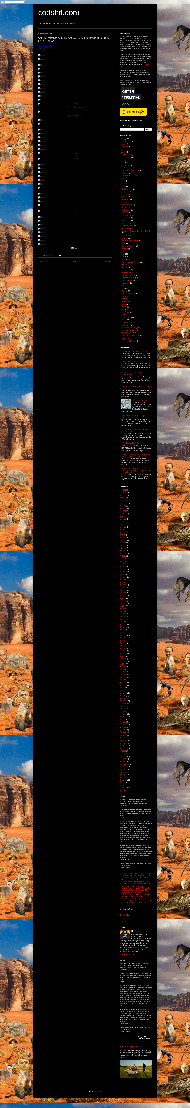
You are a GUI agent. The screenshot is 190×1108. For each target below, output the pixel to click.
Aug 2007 (123, 635)
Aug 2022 (123, 503)
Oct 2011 (123, 535)
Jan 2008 (123, 622)
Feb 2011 (123, 548)
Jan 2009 (123, 593)
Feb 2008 (123, 619)
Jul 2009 (123, 580)
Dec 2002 (123, 777)
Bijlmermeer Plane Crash (130, 170)
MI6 (122, 288)
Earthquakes (125, 210)
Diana (123, 202)
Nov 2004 (123, 717)
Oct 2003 (123, 751)
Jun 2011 (123, 537)
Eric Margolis (126, 215)
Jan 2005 (123, 711)
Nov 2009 (123, 572)
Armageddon (126, 160)
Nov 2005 (123, 685)
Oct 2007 (123, 630)
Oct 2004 (123, 719)
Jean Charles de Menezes (130, 262)
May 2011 (123, 540)
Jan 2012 (123, 527)
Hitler (123, 243)
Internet (124, 251)
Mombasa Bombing (128, 293)
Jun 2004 (123, 730)
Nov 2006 (123, 653)
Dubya (123, 207)
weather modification (128, 341)
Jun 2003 (123, 761)
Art (122, 163)
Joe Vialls (124, 267)
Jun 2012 (123, 519)
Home (75, 262)
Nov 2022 (123, 495)
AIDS (123, 149)
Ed (135, 931)
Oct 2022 (123, 498)
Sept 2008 (123, 601)
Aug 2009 (123, 577)
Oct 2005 (123, 688)
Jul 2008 (123, 606)
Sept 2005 (123, 690)
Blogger (99, 1091)
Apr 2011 (123, 543)
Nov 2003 (123, 748)
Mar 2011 (123, 545)
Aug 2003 (123, 756)
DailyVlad (124, 197)
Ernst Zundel (125, 218)
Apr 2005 (123, 704)
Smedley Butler (126, 323)
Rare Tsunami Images (139, 400)
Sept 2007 (123, 632)
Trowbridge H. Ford (128, 330)
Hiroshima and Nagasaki (130, 241)
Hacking (124, 238)
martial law (125, 283)
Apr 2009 (123, 588)
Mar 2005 (123, 706)
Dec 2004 (123, 714)
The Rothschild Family (129, 328)
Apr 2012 (123, 522)
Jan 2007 (123, 648)
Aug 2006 (123, 661)
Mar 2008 (123, 617)
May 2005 (123, 701)
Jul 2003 (123, 759)
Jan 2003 (123, 775)
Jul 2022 (123, 506)
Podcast (124, 315)
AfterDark (124, 147)
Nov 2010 (123, 553)
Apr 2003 (123, 767)
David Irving (125, 199)
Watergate (125, 338)
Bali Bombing (126, 165)
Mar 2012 (123, 524)
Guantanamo (126, 236)
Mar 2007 (123, 643)
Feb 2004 (123, 740)
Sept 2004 (123, 722)
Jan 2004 (123, 743)
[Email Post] (59, 255)
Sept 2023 (123, 490)
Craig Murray (126, 191)
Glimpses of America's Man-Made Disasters (136, 231)
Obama (124, 307)
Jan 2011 (123, 551)
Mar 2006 (123, 674)
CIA (122, 186)
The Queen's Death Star (131, 443)
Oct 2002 (123, 783)
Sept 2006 (123, 659)
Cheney (124, 184)
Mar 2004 (123, 738)
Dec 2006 (123, 651)
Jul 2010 (123, 561)
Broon (123, 181)
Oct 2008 (123, 598)
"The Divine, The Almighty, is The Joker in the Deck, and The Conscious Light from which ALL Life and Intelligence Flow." (135, 894)
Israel (123, 259)
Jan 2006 (123, 680)
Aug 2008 (123, 603)
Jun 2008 (123, 609)
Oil (122, 309)
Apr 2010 (123, 564)
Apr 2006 (123, 672)
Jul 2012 (123, 516)
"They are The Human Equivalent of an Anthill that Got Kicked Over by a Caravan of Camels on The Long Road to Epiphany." (136, 882)
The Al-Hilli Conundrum (129, 361)
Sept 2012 (123, 511)
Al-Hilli (123, 152)
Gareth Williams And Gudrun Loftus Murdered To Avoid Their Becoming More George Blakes (135, 470)
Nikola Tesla (125, 301)
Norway (124, 304)
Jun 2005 (123, 698)
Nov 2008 (123, 595)
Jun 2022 (123, 508)
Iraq (122, 257)
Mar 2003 (123, 769)
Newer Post (43, 262)
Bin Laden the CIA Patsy (129, 176)
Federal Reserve (127, 226)
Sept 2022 (123, 501)
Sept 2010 (123, 558)
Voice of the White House (130, 336)
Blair (123, 178)
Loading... (123, 1038)
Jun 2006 (123, 667)
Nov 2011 (123, 532)
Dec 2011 (123, 530)
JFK (122, 265)
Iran (122, 254)
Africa (123, 144)
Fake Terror (125, 220)
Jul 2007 (123, 638)
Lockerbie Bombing (128, 275)
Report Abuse (126, 915)
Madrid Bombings (127, 280)
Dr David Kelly (126, 205)
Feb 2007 (123, 645)
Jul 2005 (123, 696)
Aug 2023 (123, 493)
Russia (123, 320)
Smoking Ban (126, 325)
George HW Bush (127, 228)
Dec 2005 (123, 682)
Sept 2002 (123, 785)
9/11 (123, 139)
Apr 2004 (123, 735)
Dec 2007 (123, 624)
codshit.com (58, 12)
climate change (126, 189)
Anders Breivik (126, 155)
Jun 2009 (123, 582)
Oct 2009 (123, 574)
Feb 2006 (123, 677)
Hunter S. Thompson (128, 246)
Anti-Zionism (125, 157)
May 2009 (123, 585)
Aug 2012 (123, 514)
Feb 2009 (123, 590)
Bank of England (127, 168)
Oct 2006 (123, 656)
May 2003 (123, 764)
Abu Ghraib (125, 141)
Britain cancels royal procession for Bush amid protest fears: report (137, 455)
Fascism (124, 223)
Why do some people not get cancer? (136, 351)
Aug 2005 (123, 693)
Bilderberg (125, 173)
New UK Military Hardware (131, 1047)
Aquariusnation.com (45, 46)
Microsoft (124, 291)
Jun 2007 (123, 640)
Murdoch (124, 299)
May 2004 (123, 732)
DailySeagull (126, 194)
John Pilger (125, 270)
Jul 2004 (123, 727)
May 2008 (123, 611)
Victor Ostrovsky (127, 333)
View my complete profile (128, 955)
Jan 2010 (123, 566)
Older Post (107, 262)
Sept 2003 (123, 754)
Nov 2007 (123, 627)
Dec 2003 (123, 746)
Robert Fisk (125, 317)
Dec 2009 (123, 569)
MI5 (122, 286)
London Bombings (127, 278)
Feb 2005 (123, 709)
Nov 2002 (123, 780)
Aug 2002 (123, 788)
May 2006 (123, 669)
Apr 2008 (123, 614)
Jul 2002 (123, 791)
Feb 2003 (123, 772)
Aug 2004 (123, 725)
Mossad (124, 296)
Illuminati (124, 249)
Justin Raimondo (127, 272)
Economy (124, 213)
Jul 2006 (123, 664)
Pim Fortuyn (125, 312)
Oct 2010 (123, 556)
